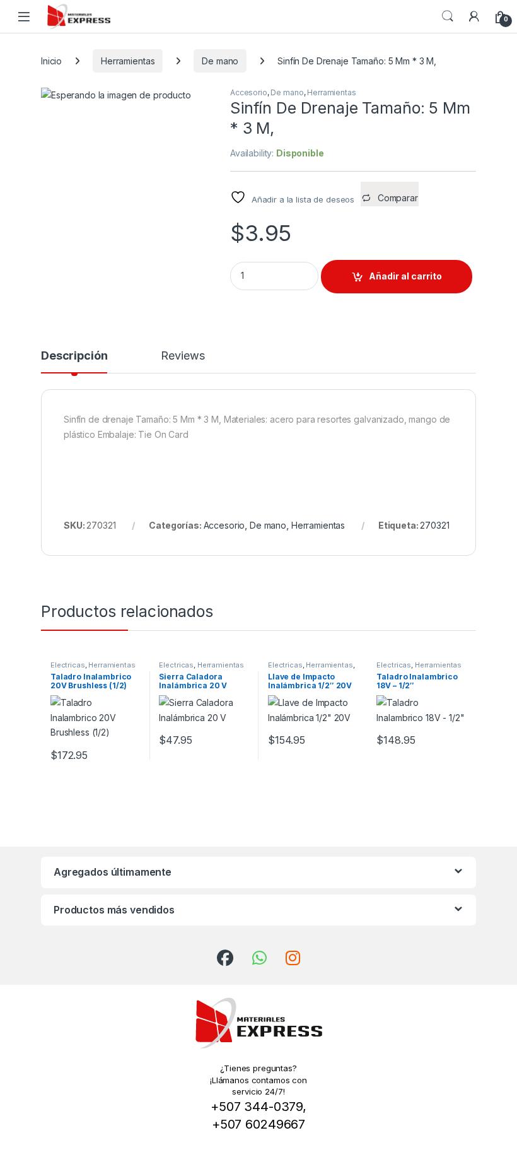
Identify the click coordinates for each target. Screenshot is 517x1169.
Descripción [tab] (74, 356)
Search (448, 16)
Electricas (67, 665)
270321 (434, 525)
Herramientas (127, 61)
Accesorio (248, 92)
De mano (220, 61)
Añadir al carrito (405, 276)
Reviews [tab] (182, 356)
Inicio (51, 61)
